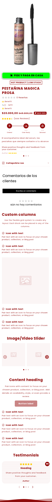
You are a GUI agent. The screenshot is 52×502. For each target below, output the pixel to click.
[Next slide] (47, 357)
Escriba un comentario (26, 191)
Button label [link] (26, 403)
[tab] (24, 156)
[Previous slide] (5, 357)
